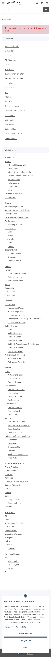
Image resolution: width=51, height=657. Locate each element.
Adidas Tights (13, 565)
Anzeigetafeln (10, 537)
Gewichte (8, 474)
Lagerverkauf (10, 197)
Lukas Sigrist (10, 120)
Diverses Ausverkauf (13, 194)
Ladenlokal (9, 51)
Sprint (7, 284)
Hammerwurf (10, 385)
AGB (6, 92)
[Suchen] (46, 9)
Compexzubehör (14, 503)
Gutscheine (9, 527)
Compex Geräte (14, 499)
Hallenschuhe (13, 183)
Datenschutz (21, 627)
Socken (10, 568)
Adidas (7, 557)
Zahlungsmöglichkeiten (14, 74)
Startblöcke (9, 288)
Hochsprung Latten (16, 311)
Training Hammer (15, 393)
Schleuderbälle (14, 447)
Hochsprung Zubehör (16, 322)
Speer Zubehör (14, 429)
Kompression (10, 478)
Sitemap (8, 97)
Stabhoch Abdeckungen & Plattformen (23, 344)
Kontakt (8, 55)
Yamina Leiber (11, 138)
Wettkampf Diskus (15, 375)
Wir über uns (10, 60)
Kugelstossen (10, 404)
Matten (8, 488)
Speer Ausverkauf (15, 432)
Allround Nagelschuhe (17, 165)
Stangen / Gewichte (13, 485)
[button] (37, 2)
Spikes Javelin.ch (14, 260)
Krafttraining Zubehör (14, 523)
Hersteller (9, 83)
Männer (11, 232)
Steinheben (12, 440)
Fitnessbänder (11, 470)
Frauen (10, 235)
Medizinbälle (13, 450)
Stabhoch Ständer (15, 340)
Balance (8, 492)
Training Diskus (14, 378)
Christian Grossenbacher (15, 110)
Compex (8, 496)
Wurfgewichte (13, 400)
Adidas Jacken (13, 561)
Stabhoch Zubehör (15, 347)
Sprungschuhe (14, 179)
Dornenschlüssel (15, 253)
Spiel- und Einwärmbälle (18, 454)
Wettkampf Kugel (15, 407)
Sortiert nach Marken (16, 422)
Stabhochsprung (11, 326)
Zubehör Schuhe (11, 250)
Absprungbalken (14, 358)
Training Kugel (14, 411)
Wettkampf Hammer (16, 389)
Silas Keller (9, 124)
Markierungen (10, 530)
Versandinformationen (14, 78)
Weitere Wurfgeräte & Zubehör (17, 436)
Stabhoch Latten (14, 337)
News (7, 64)
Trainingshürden (15, 277)
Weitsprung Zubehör (16, 362)
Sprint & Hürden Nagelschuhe (20, 176)
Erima (7, 572)
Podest (7, 541)
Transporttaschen (15, 351)
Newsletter (9, 69)
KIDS (7, 516)
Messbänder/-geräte (13, 534)
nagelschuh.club (11, 46)
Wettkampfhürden (15, 280)
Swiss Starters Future (13, 133)
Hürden (8, 270)
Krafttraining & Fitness (14, 224)
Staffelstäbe (10, 291)
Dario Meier (9, 115)
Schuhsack (12, 257)
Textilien (8, 190)
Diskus (7, 371)
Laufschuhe (12, 186)
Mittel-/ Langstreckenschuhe (19, 172)
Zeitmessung (10, 295)
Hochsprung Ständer (16, 315)
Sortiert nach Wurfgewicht (18, 425)
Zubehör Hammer (15, 396)
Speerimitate (13, 458)
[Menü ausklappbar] (3, 1)
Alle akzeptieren (25, 633)
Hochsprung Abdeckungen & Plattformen (25, 319)
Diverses (11, 548)
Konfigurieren (25, 640)
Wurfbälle (12, 443)
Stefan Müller (10, 129)
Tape (7, 519)
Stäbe (10, 329)
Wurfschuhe (13, 168)
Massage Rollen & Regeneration (18, 481)
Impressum (8, 627)
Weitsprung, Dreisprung (15, 355)
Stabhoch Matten (15, 333)
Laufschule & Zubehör (17, 273)
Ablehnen (25, 648)
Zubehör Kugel (14, 414)
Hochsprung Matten (16, 308)
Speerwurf (9, 418)
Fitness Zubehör (11, 467)
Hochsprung (10, 304)
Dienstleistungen (12, 106)
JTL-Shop (30, 654)
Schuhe (8, 161)
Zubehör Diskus (14, 382)
